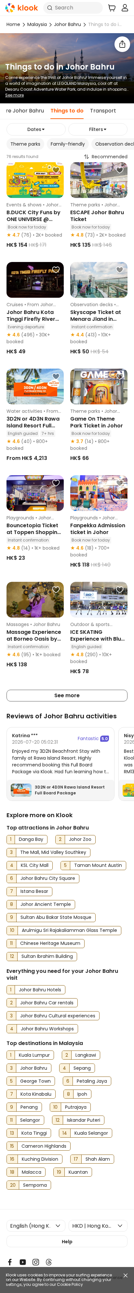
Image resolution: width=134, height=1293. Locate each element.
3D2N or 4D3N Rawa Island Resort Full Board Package (33, 425)
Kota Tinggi (34, 1133)
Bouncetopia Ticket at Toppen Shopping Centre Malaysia (34, 532)
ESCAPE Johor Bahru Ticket (97, 216)
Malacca (31, 1172)
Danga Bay (31, 839)
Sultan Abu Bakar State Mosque (55, 917)
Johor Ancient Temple (45, 904)
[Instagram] (36, 1262)
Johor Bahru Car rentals (47, 1002)
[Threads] (49, 1262)
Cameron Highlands (43, 1146)
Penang (29, 1107)
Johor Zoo (80, 839)
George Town (35, 1081)
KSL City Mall (34, 865)
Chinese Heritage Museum (50, 943)
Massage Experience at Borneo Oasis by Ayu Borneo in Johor (34, 638)
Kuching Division (40, 1159)
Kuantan (78, 1172)
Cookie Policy (70, 1284)
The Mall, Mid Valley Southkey (53, 852)
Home (13, 24)
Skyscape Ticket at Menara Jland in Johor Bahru (95, 319)
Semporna (35, 1185)
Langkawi (85, 1055)
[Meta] (10, 1262)
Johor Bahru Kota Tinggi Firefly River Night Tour (31, 319)
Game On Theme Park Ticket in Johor (96, 422)
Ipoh (82, 1094)
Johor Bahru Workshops (47, 1028)
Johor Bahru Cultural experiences (57, 1015)
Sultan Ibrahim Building (47, 956)
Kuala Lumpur (34, 1055)
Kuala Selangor (91, 1133)
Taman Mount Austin (98, 865)
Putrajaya (76, 1107)
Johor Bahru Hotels (40, 989)
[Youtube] (23, 1262)
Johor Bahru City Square (47, 878)
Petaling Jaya (92, 1081)
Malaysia (37, 24)
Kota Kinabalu (35, 1094)
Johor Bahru (67, 24)
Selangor (30, 1120)
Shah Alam (98, 1159)
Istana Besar (34, 891)
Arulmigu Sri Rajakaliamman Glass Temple (69, 930)
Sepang (82, 1068)
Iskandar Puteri (83, 1120)
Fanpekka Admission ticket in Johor (97, 529)
